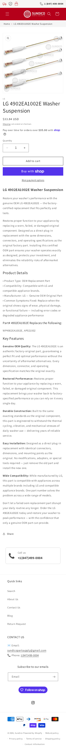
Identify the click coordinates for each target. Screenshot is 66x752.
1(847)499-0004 (30, 655)
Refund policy (51, 733)
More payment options (33, 180)
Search (11, 591)
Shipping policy (52, 738)
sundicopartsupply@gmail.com (26, 650)
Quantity (7, 140)
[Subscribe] (54, 677)
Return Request (16, 624)
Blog (10, 615)
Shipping (6, 124)
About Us (12, 599)
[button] (7, 14)
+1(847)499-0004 (30, 558)
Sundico (19, 733)
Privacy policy (16, 738)
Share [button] (10, 533)
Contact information (35, 744)
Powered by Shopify (32, 733)
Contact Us (13, 607)
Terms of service (34, 738)
